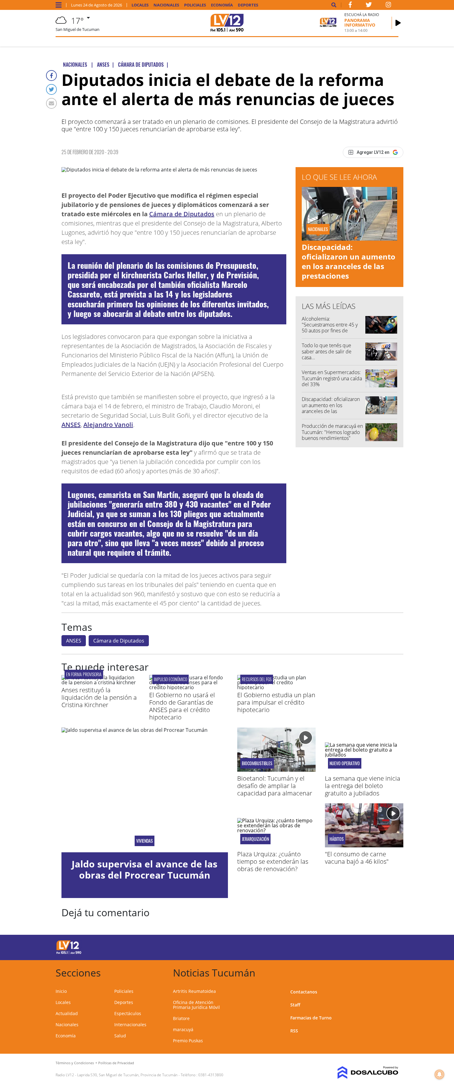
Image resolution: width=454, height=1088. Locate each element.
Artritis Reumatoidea (194, 991)
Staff (295, 1005)
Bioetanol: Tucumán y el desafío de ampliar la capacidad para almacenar (274, 785)
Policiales (195, 5)
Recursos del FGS (256, 679)
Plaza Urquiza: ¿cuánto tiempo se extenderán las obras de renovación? (272, 861)
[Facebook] (51, 75)
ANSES (71, 424)
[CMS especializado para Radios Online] (359, 1072)
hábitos (337, 839)
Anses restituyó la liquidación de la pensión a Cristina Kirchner (99, 697)
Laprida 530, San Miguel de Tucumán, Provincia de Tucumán (127, 1074)
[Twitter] (51, 89)
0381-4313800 (210, 1074)
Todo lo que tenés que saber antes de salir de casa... (326, 351)
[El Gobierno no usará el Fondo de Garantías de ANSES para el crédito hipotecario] (188, 687)
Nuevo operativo (345, 763)
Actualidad (67, 1013)
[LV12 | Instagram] (388, 5)
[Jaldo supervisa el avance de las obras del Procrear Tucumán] (144, 789)
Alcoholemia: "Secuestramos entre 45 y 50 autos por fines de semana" (330, 327)
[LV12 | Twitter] (369, 5)
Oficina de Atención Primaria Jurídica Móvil (196, 1004)
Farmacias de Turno (311, 1018)
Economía (222, 5)
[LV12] (69, 953)
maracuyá (183, 1029)
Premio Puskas (188, 1041)
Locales (140, 5)
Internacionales (130, 1024)
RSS (294, 1031)
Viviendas (144, 841)
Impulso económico (170, 679)
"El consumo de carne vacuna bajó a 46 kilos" (357, 858)
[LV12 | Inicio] (391, 972)
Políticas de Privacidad (116, 1063)
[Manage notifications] (439, 1074)
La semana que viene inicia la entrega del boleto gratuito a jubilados (362, 785)
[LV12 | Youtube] (355, 946)
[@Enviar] (51, 103)
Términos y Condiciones (75, 1063)
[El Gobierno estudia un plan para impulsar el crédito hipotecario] (276, 687)
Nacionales (166, 5)
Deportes (248, 5)
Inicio (61, 991)
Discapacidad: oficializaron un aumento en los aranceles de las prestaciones (348, 261)
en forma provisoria (84, 674)
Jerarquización (255, 839)
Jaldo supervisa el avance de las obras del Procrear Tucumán (144, 869)
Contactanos (303, 992)
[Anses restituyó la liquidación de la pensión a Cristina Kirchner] (100, 682)
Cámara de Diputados (181, 214)
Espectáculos (127, 1013)
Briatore (181, 1018)
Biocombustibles (257, 763)
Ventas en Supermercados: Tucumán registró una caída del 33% (332, 378)
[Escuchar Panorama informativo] (398, 23)
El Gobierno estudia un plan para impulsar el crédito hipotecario (276, 702)
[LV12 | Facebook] (350, 5)
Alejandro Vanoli (108, 424)
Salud (120, 1036)
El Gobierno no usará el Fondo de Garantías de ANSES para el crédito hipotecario (182, 706)
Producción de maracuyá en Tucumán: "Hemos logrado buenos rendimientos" (332, 432)
